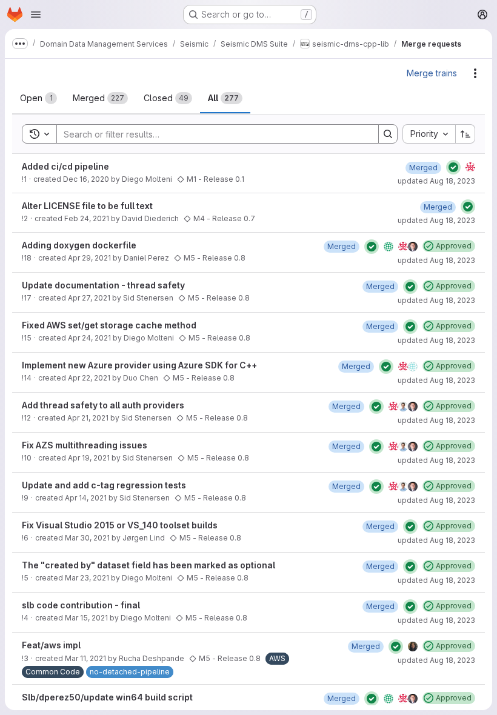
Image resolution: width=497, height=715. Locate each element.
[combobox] (428, 134)
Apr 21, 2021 (87, 417)
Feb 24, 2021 (86, 218)
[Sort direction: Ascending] (465, 134)
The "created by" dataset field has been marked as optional (148, 565)
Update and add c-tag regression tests (104, 485)
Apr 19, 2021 (89, 457)
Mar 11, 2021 (85, 658)
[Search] (388, 134)
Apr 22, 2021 (89, 377)
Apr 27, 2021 (89, 297)
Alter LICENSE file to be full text (87, 206)
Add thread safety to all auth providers (103, 405)
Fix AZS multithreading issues (84, 445)
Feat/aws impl (51, 645)
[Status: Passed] (453, 167)
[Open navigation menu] (35, 14)
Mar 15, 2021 (86, 617)
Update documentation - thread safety (103, 285)
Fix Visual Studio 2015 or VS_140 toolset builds (120, 525)
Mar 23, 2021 (87, 577)
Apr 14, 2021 (86, 497)
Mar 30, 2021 (87, 537)
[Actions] (475, 73)
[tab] (38, 98)
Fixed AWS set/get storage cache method (109, 325)
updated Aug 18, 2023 (436, 180)
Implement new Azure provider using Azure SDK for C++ (139, 365)
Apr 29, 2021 (89, 257)
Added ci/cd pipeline (65, 166)
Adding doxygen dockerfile (79, 245)
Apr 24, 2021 (89, 337)
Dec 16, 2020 (86, 179)
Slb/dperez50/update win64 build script (107, 697)
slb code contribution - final (81, 605)
